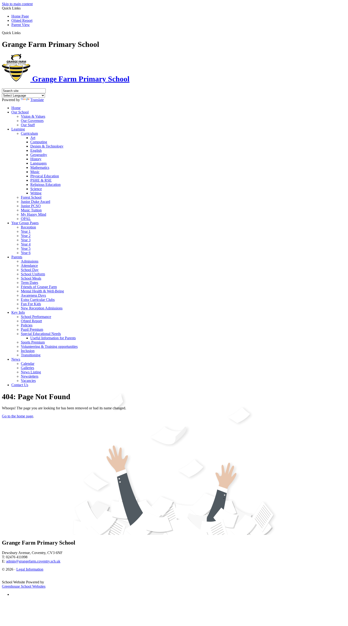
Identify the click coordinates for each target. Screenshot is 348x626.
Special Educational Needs (41, 334)
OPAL (26, 219)
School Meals (31, 278)
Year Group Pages (25, 223)
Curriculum (29, 133)
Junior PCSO (31, 206)
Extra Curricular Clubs (38, 300)
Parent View (20, 25)
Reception (28, 227)
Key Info (18, 312)
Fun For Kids (31, 304)
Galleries (27, 368)
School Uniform (33, 274)
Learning (18, 129)
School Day (30, 270)
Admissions (29, 261)
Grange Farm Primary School (79, 79)
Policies (26, 325)
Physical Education (44, 176)
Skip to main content (17, 4)
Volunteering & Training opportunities (49, 346)
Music (35, 172)
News (15, 359)
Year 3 (26, 240)
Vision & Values (33, 116)
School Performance (36, 317)
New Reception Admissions (41, 308)
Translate (37, 100)
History (35, 159)
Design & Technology (46, 146)
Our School (20, 112)
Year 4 (26, 244)
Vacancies (28, 381)
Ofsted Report (21, 20)
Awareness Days (33, 295)
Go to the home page (17, 416)
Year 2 (26, 236)
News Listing (31, 372)
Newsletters (29, 376)
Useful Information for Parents (53, 338)
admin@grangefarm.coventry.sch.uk (33, 561)
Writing (35, 193)
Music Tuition (31, 210)
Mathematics (39, 167)
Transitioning (30, 355)
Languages (38, 163)
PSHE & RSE (41, 180)
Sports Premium (33, 342)
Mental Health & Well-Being (42, 291)
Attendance (29, 266)
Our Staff (28, 125)
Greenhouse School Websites (23, 586)
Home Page (20, 16)
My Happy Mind (33, 214)
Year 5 (26, 248)
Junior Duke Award (35, 202)
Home (16, 108)
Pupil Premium (32, 329)
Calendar (27, 364)
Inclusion (28, 351)
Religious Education (45, 185)
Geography (38, 155)
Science (36, 189)
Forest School (31, 197)
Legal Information (29, 569)
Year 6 (26, 253)
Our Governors (32, 121)
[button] (22, 32)
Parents (16, 257)
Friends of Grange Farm (39, 287)
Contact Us (19, 385)
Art (32, 138)
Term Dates (29, 283)
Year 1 (26, 231)
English (36, 150)
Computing (38, 142)
